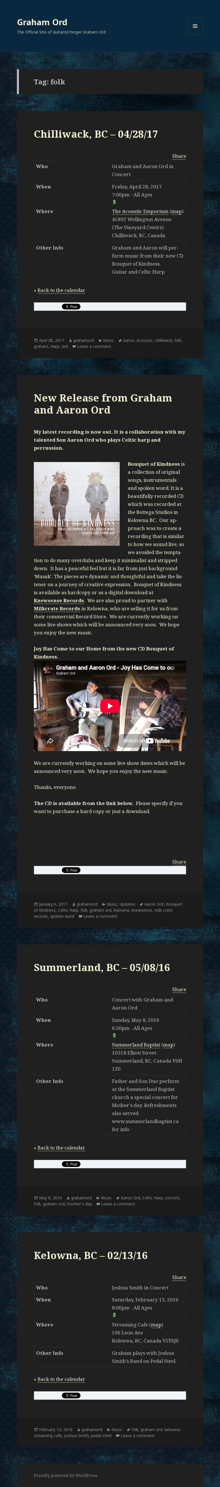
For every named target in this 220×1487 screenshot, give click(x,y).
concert (172, 1197)
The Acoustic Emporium (140, 211)
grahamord (83, 340)
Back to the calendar (61, 290)
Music (108, 340)
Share (179, 156)
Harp (54, 346)
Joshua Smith (76, 1435)
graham (41, 346)
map (176, 211)
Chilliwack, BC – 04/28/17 (96, 134)
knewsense (141, 910)
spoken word (62, 916)
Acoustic (145, 340)
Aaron (128, 340)
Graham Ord (42, 22)
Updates (127, 904)
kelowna (121, 910)
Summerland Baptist (136, 1044)
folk (177, 340)
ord (65, 346)
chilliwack (163, 340)
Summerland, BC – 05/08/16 (102, 967)
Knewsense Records (59, 600)
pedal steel (101, 1435)
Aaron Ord (154, 904)
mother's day (79, 1204)
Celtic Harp (68, 910)
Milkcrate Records (57, 608)
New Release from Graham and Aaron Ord (103, 403)
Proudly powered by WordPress (65, 1475)
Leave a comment (94, 346)
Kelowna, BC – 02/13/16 (91, 1255)
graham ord (100, 910)
